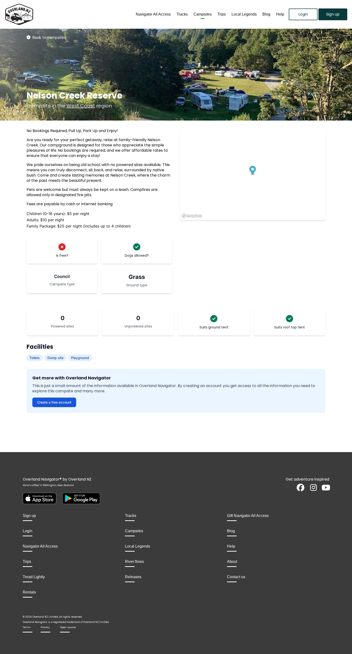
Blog (266, 14)
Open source (68, 627)
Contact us (236, 577)
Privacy (45, 627)
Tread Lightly (34, 577)
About (232, 562)
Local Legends (244, 14)
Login (303, 14)
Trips (221, 14)
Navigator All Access (153, 14)
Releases (133, 577)
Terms (26, 627)
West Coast (81, 105)
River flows (134, 562)
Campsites (202, 14)
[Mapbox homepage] (191, 216)
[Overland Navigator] (44, 14)
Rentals (29, 592)
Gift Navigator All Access (248, 516)
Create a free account (54, 402)
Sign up (333, 14)
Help (280, 14)
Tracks (182, 14)
